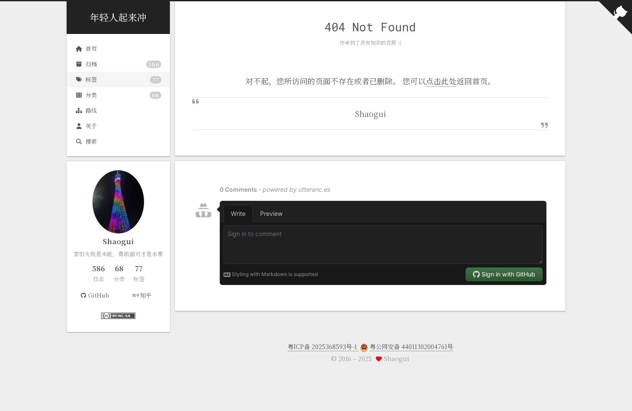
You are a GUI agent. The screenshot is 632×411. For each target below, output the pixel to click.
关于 (91, 126)
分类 (122, 95)
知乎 (145, 295)
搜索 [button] (91, 141)
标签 (122, 79)
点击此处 (441, 80)
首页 (91, 48)
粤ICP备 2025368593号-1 (323, 346)
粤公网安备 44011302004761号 (411, 346)
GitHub (98, 295)
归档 (122, 64)
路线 (91, 110)
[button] (118, 327)
